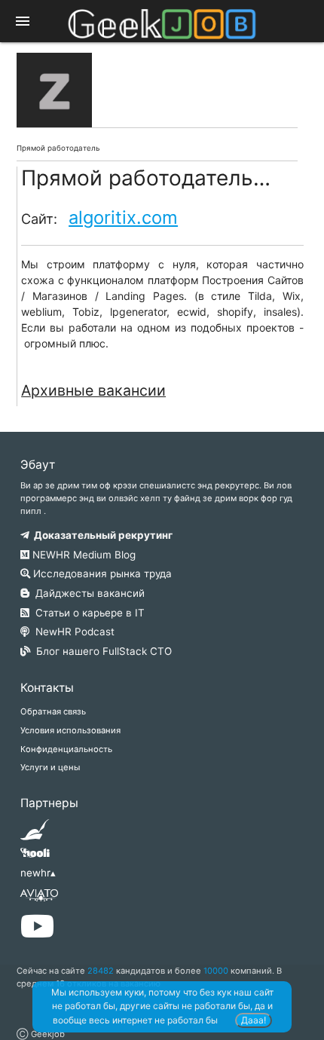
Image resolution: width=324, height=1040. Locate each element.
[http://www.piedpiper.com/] (35, 834)
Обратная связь (53, 711)
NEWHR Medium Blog (82, 555)
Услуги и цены (50, 767)
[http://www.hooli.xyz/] (35, 858)
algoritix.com (123, 217)
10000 (215, 970)
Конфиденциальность (66, 749)
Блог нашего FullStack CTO (101, 651)
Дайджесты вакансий (87, 593)
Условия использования (70, 730)
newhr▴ (38, 873)
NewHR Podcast (72, 632)
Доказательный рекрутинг (101, 535)
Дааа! (253, 1020)
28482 (100, 970)
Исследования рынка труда (101, 573)
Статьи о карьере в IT (87, 613)
